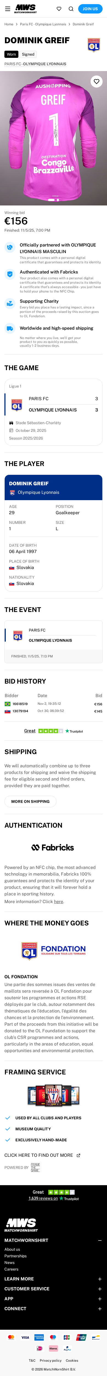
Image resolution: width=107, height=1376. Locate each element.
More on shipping (30, 801)
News (9, 1262)
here (58, 901)
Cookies (72, 1361)
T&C (32, 1361)
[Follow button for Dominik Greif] (97, 81)
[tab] (51, 200)
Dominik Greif (83, 24)
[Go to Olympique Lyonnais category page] (16, 404)
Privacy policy (50, 1361)
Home (8, 24)
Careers (11, 1269)
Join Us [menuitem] (90, 9)
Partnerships (15, 1256)
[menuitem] (7, 9)
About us (12, 1249)
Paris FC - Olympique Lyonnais (43, 24)
